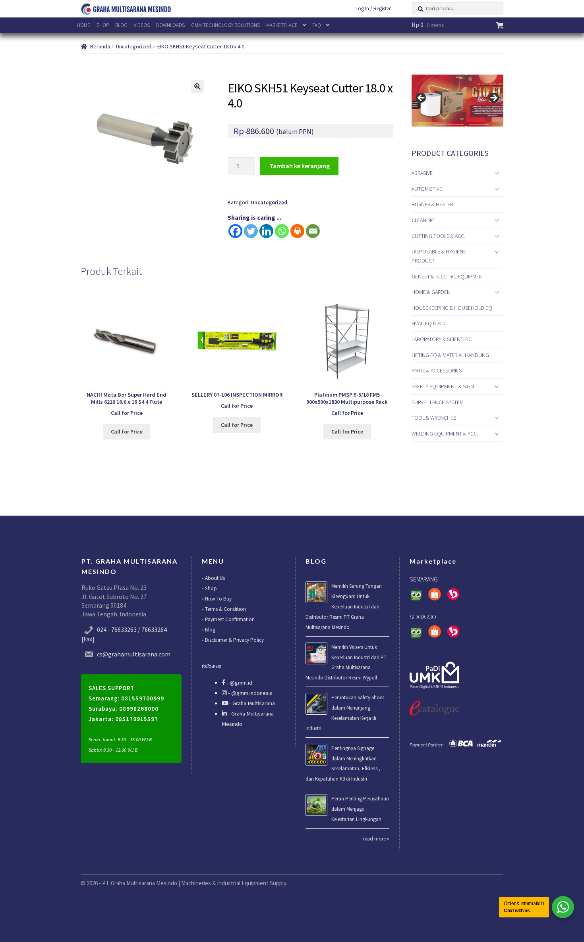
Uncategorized (133, 46)
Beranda (100, 46)
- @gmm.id (238, 682)
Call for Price (127, 431)
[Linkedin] (266, 231)
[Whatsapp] (282, 231)
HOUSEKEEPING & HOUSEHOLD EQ (452, 307)
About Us (215, 578)
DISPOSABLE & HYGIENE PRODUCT (439, 256)
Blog (121, 25)
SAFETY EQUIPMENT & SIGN (443, 386)
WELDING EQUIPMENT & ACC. (445, 433)
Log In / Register (373, 8)
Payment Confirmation (230, 619)
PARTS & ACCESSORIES (437, 370)
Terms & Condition (225, 609)
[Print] (297, 231)
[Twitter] (251, 231)
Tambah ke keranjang (299, 166)
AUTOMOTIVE (427, 188)
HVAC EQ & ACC (429, 323)
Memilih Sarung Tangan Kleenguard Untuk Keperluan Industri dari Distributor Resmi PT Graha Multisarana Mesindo (344, 607)
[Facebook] (235, 231)
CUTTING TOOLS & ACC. (438, 236)
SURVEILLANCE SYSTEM (438, 402)
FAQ (316, 25)
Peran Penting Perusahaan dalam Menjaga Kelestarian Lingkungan (360, 809)
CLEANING (423, 220)
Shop (103, 25)
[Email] (313, 231)
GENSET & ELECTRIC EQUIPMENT (448, 276)
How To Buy (218, 598)
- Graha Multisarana (251, 703)
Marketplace (282, 25)
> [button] (493, 98)
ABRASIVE (422, 173)
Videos (142, 25)
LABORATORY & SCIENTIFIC (442, 339)
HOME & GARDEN (431, 291)
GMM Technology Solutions (225, 25)
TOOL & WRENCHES (434, 417)
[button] (197, 86)
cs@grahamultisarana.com (133, 654)
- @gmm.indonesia (250, 692)
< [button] (421, 98)
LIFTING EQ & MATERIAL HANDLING (450, 355)
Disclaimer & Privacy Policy (234, 640)
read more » (376, 838)
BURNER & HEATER (432, 204)
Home (83, 25)
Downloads (170, 25)
